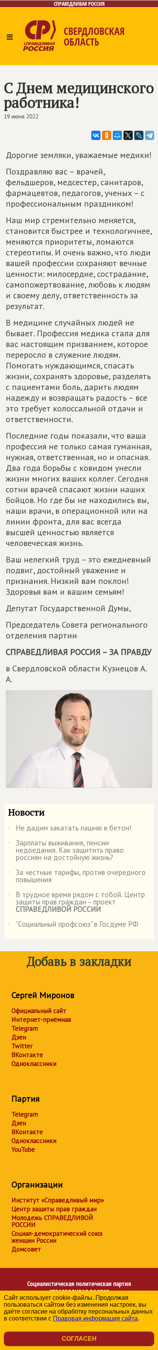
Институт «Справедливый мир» (58, 1200)
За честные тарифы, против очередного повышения (77, 876)
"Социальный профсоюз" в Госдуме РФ (73, 926)
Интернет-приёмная (41, 1019)
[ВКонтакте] (95, 135)
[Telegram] (149, 135)
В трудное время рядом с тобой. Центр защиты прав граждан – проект (76, 902)
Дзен (19, 1037)
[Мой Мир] (117, 135)
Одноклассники (34, 1063)
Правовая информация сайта (95, 1318)
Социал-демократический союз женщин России (57, 1237)
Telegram (25, 1028)
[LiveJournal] (138, 135)
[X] (128, 135)
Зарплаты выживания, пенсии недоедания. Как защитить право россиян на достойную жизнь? (66, 850)
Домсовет (26, 1249)
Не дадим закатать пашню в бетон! (70, 829)
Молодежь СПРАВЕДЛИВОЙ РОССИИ (52, 1221)
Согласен (79, 1338)
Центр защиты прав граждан (54, 1208)
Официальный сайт (39, 1010)
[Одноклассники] (106, 135)
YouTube (23, 1149)
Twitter (22, 1046)
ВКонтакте (27, 1054)
